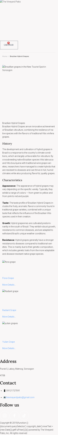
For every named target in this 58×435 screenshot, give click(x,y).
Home (4, 56)
